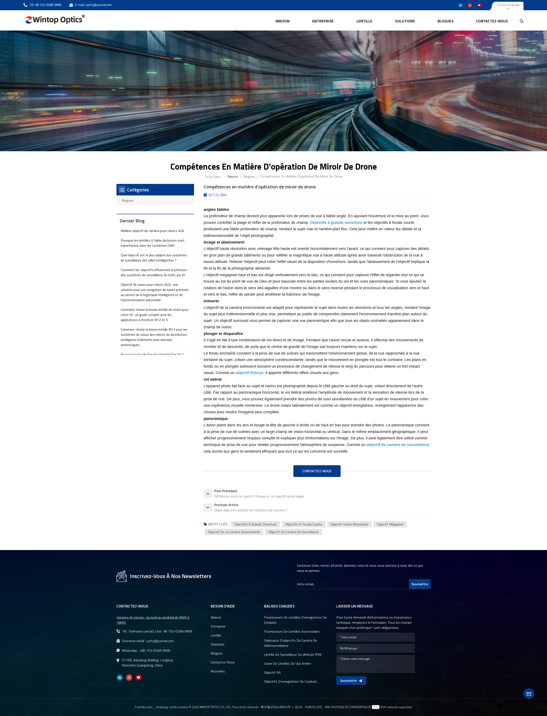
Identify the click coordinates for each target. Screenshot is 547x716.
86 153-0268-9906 (48, 4)
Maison (283, 21)
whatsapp (162, 707)
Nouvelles (218, 671)
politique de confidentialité (351, 707)
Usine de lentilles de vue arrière (287, 663)
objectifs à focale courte (303, 524)
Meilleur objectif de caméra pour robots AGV (152, 230)
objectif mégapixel (390, 524)
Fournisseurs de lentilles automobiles (292, 631)
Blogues (445, 21)
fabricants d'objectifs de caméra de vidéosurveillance (290, 643)
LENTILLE (364, 21)
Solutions (405, 21)
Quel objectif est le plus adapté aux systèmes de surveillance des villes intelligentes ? (154, 257)
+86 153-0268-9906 (155, 650)
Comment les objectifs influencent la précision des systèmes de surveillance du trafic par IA (154, 272)
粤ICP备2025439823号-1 (277, 707)
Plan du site (313, 707)
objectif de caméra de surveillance (293, 531)
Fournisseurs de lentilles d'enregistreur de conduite (295, 620)
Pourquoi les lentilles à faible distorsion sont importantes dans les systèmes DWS (153, 243)
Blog (299, 707)
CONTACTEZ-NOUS (317, 471)
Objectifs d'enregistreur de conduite (290, 681)
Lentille (216, 635)
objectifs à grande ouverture (255, 524)
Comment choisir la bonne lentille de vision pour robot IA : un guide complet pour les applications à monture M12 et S (154, 314)
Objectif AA (272, 672)
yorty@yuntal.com (99, 4)
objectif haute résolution (349, 524)
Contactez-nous (492, 21)
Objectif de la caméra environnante (234, 531)
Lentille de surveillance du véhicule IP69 (293, 654)
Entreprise (323, 21)
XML (327, 707)
